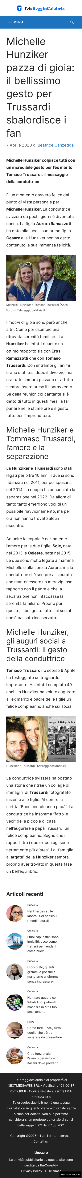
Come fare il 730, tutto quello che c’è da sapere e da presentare (44, 1032)
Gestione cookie (70, 1174)
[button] (72, 22)
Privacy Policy (31, 1171)
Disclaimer (53, 1171)
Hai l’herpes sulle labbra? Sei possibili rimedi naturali (42, 916)
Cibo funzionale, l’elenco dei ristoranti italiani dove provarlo (42, 1058)
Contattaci (41, 1141)
